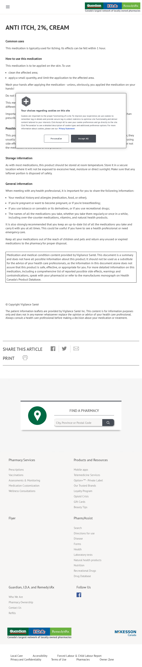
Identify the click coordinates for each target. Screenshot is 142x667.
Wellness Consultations (22, 491)
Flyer (12, 518)
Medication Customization (24, 485)
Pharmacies (83, 659)
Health (78, 549)
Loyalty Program (83, 491)
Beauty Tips (80, 507)
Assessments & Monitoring (24, 480)
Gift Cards (79, 502)
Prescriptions (16, 469)
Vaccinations (16, 475)
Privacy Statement (67, 128)
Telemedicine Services (87, 475)
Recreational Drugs (85, 570)
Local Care (17, 656)
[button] (53, 348)
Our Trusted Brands (85, 485)
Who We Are (16, 597)
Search (78, 528)
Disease (78, 538)
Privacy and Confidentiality (26, 659)
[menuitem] (79, 594)
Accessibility (40, 656)
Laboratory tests (83, 554)
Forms (77, 544)
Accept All (83, 138)
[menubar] (79, 595)
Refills (12, 613)
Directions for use (84, 533)
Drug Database (82, 576)
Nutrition (79, 565)
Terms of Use (58, 659)
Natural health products (87, 560)
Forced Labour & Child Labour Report (79, 656)
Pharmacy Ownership (21, 602)
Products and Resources (91, 460)
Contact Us (15, 607)
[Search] (108, 422)
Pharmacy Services (22, 460)
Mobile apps (81, 469)
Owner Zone (107, 659)
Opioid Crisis (81, 496)
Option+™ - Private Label (88, 480)
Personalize (56, 138)
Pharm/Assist (83, 518)
